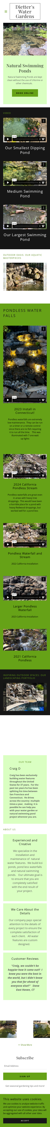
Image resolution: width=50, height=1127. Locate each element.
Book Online (25, 93)
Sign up (25, 1076)
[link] (25, 11)
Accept (25, 1121)
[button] (6, 11)
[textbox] (25, 1065)
